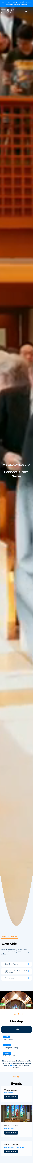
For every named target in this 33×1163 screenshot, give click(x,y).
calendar (12, 1065)
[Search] (31, 12)
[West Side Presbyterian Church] (7, 11)
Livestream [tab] (9, 978)
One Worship (8, 1092)
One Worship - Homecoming (14, 1147)
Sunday (16, 1029)
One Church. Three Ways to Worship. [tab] (16, 971)
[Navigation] (26, 12)
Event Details (11, 1097)
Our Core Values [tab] (11, 964)
